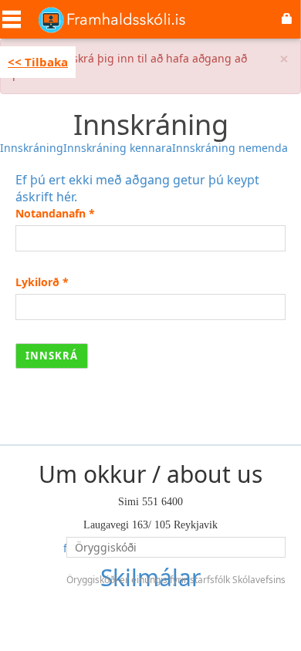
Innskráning (31, 147)
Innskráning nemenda (230, 147)
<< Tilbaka (38, 61)
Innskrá (51, 356)
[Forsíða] (112, 19)
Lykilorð (42, 282)
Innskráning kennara (117, 147)
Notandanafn (55, 213)
